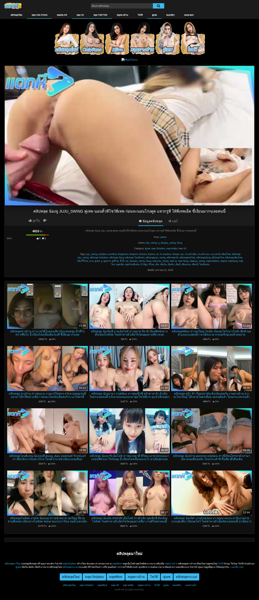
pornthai (112, 254)
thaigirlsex (123, 254)
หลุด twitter (100, 15)
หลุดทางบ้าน (122, 15)
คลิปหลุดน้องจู (203, 257)
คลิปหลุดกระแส (70, 567)
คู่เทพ (154, 15)
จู (158, 243)
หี (141, 264)
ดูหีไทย (115, 261)
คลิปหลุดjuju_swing (156, 257)
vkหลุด (175, 254)
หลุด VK (80, 15)
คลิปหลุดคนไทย (187, 257)
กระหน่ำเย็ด (190, 254)
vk (157, 254)
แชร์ (174, 221)
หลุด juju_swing (160, 261)
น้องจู (179, 243)
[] (158, 6)
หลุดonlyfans (212, 261)
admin (163, 237)
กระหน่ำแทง (203, 254)
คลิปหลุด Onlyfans (99, 257)
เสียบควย (186, 264)
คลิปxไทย (226, 254)
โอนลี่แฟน (204, 264)
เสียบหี (195, 264)
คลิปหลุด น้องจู (116, 257)
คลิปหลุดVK (172, 257)
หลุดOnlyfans (69, 563)
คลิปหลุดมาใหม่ (12, 563)
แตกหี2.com (237, 567)
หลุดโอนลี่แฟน (132, 264)
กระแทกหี (215, 254)
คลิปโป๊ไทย (82, 261)
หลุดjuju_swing (197, 261)
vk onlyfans (165, 254)
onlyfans (102, 254)
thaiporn (134, 254)
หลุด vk (173, 261)
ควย (91, 261)
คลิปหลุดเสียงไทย (233, 257)
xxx (182, 254)
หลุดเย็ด (120, 264)
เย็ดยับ (171, 264)
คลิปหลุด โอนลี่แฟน (134, 257)
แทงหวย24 (189, 15)
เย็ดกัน (163, 264)
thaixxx (151, 254)
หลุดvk (223, 261)
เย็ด (157, 264)
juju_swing (151, 243)
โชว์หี (140, 15)
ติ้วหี (122, 261)
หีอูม (145, 264)
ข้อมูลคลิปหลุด (152, 221)
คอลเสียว (170, 15)
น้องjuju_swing (168, 243)
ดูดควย (107, 261)
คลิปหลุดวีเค (218, 257)
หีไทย (151, 264)
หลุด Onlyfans (39, 15)
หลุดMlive (62, 15)
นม (127, 261)
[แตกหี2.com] (13, 5)
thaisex (143, 254)
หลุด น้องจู (183, 261)
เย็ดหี (177, 264)
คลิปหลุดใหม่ (16, 15)
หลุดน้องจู (233, 261)
